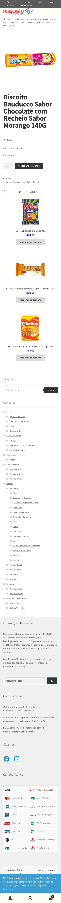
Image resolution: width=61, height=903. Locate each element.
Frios (15, 522)
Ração (12, 459)
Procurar (30, 898)
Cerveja (13, 440)
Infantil (16, 19)
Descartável (15, 603)
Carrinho (10, 5)
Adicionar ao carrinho (29, 165)
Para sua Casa (16, 589)
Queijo (16, 560)
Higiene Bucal (16, 565)
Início (8, 2)
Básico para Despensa (22, 498)
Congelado (17, 507)
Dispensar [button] (8, 889)
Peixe (15, 555)
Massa (16, 541)
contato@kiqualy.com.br (22, 731)
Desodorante (15, 469)
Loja (17, 2)
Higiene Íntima (16, 474)
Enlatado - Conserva (22, 517)
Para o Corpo (15, 569)
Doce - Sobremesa (21, 512)
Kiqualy (10, 870)
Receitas (28, 2)
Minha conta (10, 898)
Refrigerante (15, 431)
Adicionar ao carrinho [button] (30, 242)
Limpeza (10, 584)
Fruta (15, 526)
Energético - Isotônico (19, 421)
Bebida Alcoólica (13, 435)
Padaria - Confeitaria (22, 550)
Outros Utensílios (17, 608)
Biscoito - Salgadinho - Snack (43, 19)
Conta (51, 2)
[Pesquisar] (52, 680)
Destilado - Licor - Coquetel (22, 445)
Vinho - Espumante (18, 450)
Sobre (40, 2)
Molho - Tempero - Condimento (26, 545)
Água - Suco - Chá (17, 416)
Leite (12, 426)
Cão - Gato (11, 455)
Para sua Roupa (16, 593)
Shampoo (14, 579)
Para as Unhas (16, 479)
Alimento (24, 19)
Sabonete (14, 574)
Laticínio (17, 531)
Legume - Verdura (20, 536)
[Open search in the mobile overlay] (30, 390)
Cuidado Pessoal (13, 464)
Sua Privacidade (26, 5)
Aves (15, 493)
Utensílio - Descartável (16, 598)
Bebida (9, 411)
